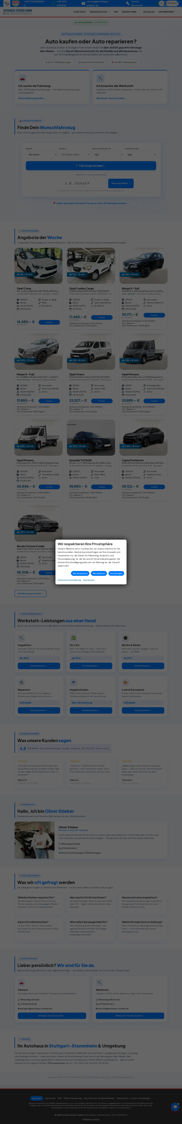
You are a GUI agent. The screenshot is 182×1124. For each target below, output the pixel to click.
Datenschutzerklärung (69, 580)
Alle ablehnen (99, 573)
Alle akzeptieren (80, 573)
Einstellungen (116, 573)
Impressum (88, 580)
